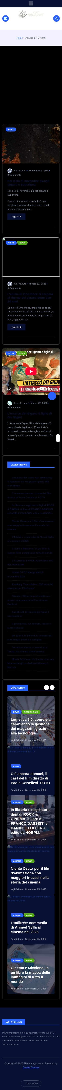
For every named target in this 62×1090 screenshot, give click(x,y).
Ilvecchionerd (21, 403)
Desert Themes (31, 1067)
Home (20, 37)
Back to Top (32, 1083)
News (11, 130)
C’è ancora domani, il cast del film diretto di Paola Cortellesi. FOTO (30, 778)
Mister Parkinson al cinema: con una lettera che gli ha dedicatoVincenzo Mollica (30, 663)
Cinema (17, 802)
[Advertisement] (31, 85)
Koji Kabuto (20, 170)
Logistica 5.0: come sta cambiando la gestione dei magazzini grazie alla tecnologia (29, 481)
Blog (11, 353)
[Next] (52, 687)
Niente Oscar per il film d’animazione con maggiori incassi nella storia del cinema (30, 525)
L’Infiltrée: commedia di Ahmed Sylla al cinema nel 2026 (29, 927)
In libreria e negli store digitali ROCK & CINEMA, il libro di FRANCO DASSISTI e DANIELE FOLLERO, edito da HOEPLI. (30, 509)
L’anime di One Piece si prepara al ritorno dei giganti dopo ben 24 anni (30, 297)
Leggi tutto (16, 216)
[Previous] (46, 687)
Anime (11, 243)
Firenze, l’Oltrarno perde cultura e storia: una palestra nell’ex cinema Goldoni (29, 600)
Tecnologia (31, 712)
